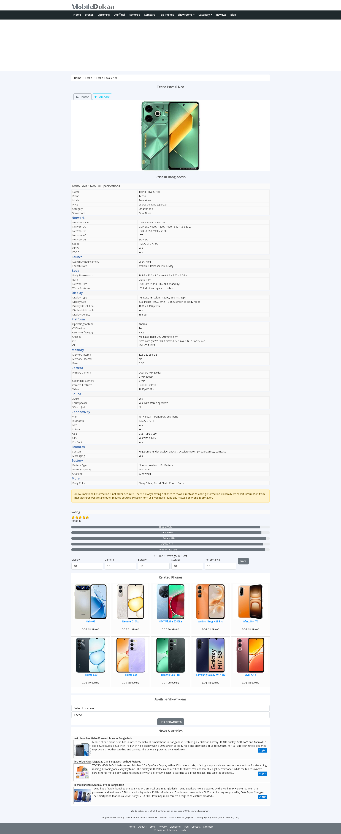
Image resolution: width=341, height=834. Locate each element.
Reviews (221, 14)
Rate (243, 561)
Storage (175, 559)
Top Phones (166, 14)
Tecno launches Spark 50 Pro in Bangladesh (99, 784)
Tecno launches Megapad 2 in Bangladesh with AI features (107, 761)
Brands (89, 14)
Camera (109, 559)
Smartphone (146, 208)
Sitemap (208, 826)
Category (204, 14)
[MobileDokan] (93, 5)
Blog (233, 14)
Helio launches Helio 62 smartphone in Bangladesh (103, 738)
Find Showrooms (170, 722)
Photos (84, 97)
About (141, 826)
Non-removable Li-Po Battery (156, 465)
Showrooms (185, 14)
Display (75, 559)
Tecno (88, 77)
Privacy (162, 826)
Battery (142, 559)
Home (77, 14)
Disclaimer (204, 811)
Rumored (134, 14)
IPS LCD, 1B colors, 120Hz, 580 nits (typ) (162, 297)
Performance (212, 559)
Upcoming (104, 14)
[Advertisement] (170, 46)
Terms (152, 826)
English (262, 750)
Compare (149, 14)
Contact (196, 826)
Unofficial (119, 14)
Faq (186, 826)
